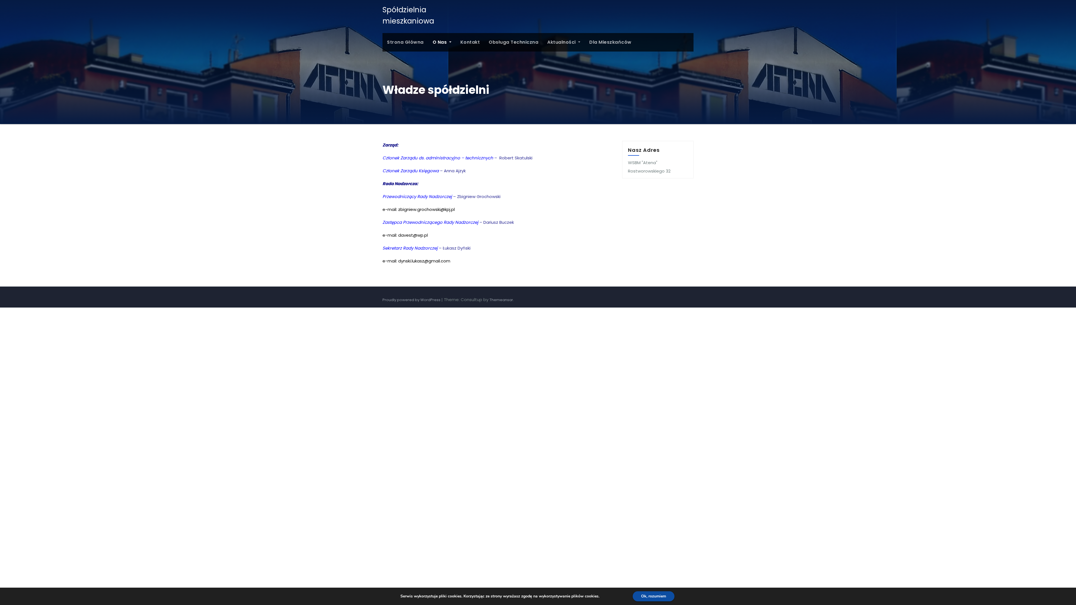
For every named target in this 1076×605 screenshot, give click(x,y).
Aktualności (562, 42)
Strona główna (405, 42)
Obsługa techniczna (513, 42)
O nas (440, 42)
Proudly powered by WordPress (411, 299)
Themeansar (501, 299)
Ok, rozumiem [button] (653, 596)
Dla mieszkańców (610, 42)
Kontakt (470, 42)
